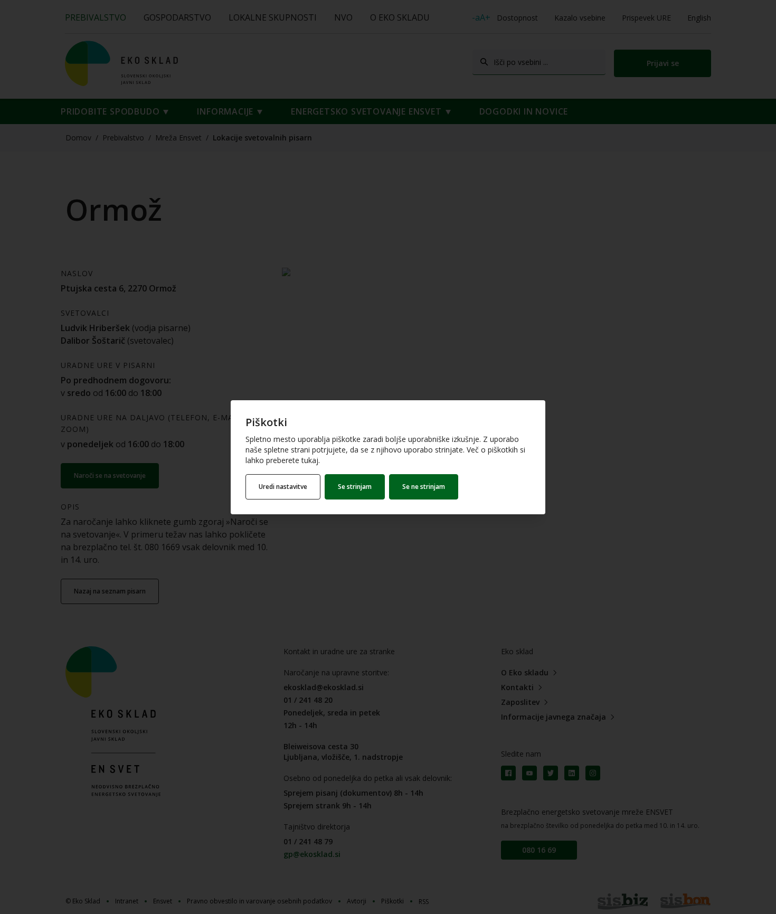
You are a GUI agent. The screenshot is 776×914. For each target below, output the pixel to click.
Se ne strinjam (423, 486)
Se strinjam (355, 486)
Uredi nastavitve (283, 486)
